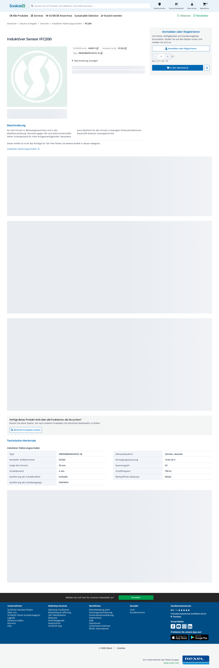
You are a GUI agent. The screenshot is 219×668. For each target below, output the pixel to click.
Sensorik (44, 23)
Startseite (12, 23)
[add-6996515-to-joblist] (207, 68)
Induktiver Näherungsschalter (67, 23)
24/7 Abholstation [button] (57, 615)
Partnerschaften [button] (15, 620)
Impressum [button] (94, 623)
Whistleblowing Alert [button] (99, 609)
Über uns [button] (12, 612)
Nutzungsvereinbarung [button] (100, 612)
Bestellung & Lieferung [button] (59, 612)
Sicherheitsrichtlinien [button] (100, 626)
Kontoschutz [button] (54, 623)
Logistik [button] (11, 618)
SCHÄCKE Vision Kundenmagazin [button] (23, 615)
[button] (121, 648)
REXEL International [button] (99, 628)
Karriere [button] (11, 623)
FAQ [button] (9, 626)
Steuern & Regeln (28, 23)
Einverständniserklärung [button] (101, 615)
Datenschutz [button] (95, 618)
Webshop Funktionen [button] (58, 609)
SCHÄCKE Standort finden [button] (20, 609)
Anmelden (136, 597)
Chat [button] (132, 609)
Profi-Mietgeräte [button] (56, 620)
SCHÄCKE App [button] (55, 626)
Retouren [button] (53, 618)
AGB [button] (91, 620)
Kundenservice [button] (137, 612)
